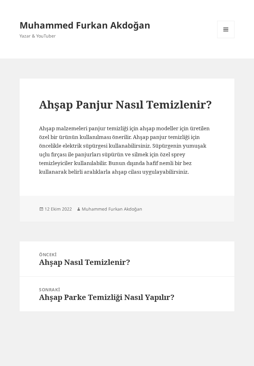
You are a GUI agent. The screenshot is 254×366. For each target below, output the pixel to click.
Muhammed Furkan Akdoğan (85, 25)
